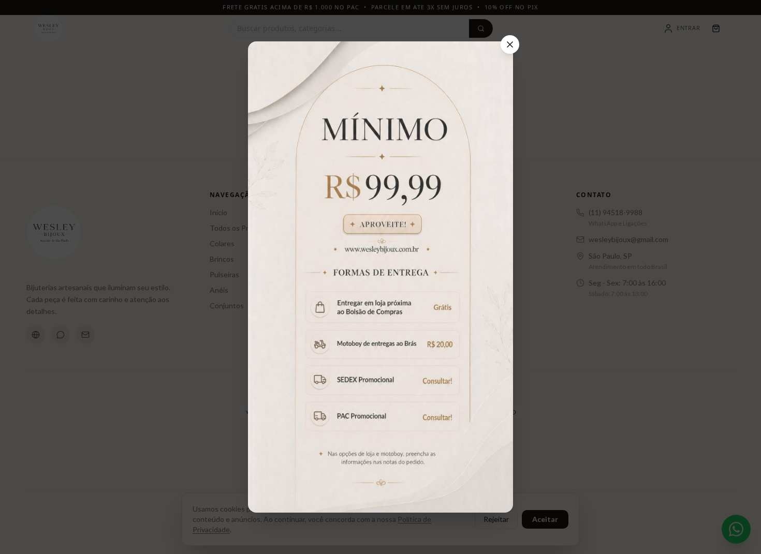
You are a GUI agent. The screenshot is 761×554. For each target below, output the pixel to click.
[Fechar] (510, 44)
